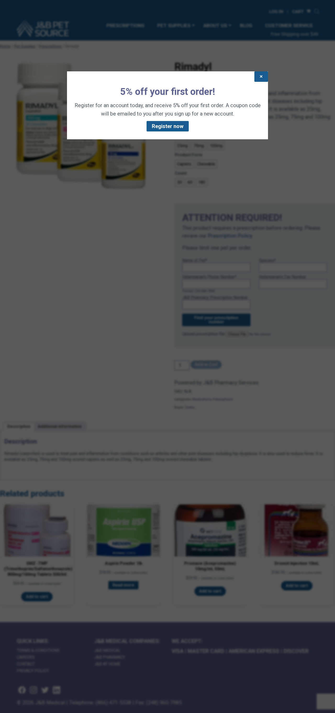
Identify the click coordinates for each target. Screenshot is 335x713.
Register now (167, 126)
